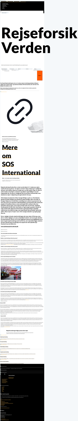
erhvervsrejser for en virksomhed (9, 244)
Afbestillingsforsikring (11, 377)
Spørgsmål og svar (2, 401)
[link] (19, 111)
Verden (3, 391)
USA (2, 390)
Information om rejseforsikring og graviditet (5, 399)
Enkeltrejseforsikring (11, 378)
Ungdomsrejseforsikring (5, 381)
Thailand (3, 389)
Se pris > (39, 75)
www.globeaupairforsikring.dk (9, 226)
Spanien (3, 388)
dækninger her (27, 289)
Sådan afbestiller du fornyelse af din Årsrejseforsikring (6, 403)
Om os (1, 400)
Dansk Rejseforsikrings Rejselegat (4, 402)
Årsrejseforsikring (4, 382)
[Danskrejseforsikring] (13, 1)
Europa (3, 387)
